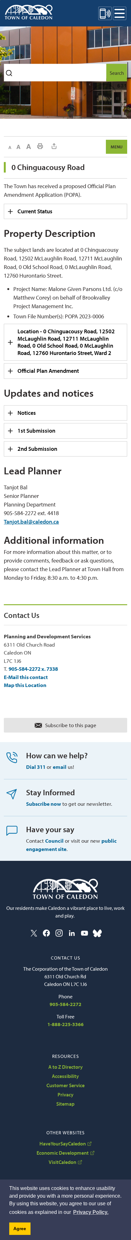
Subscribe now (43, 803)
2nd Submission (37, 448)
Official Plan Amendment (48, 370)
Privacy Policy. (90, 1212)
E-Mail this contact (26, 677)
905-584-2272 (65, 1004)
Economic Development (63, 1153)
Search (117, 72)
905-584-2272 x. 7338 (33, 668)
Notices (26, 412)
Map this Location (25, 685)
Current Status (34, 211)
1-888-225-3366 (65, 1024)
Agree (19, 1228)
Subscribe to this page (70, 725)
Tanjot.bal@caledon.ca (31, 521)
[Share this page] (54, 146)
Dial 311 (35, 766)
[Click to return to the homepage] (28, 12)
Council (54, 840)
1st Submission (36, 430)
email (59, 766)
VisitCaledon (62, 1162)
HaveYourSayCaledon (62, 1143)
